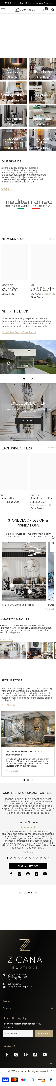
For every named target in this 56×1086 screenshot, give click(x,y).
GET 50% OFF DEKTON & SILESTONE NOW (28, 43)
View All (52, 239)
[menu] (3, 10)
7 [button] (30, 858)
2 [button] (28, 379)
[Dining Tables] (13, 93)
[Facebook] (11, 874)
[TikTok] (36, 874)
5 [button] (22, 858)
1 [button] (24, 379)
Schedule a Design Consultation (19, 333)
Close (53, 3)
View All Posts (8, 705)
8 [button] (33, 858)
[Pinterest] (28, 874)
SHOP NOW (28, 421)
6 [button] (26, 858)
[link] (28, 204)
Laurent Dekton (7, 499)
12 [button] (48, 858)
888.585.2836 (14, 984)
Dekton (3, 495)
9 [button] (37, 858)
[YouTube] (45, 874)
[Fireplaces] (42, 93)
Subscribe (44, 1034)
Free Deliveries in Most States (35, 3)
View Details (11, 771)
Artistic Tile (7, 285)
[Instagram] (19, 874)
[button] (22, 52)
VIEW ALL (6, 190)
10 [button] (41, 858)
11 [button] (45, 858)
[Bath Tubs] (42, 69)
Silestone (34, 495)
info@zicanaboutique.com (20, 987)
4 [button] (19, 858)
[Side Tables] (13, 117)
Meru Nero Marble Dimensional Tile (10, 289)
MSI (32, 285)
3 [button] (32, 379)
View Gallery (6, 640)
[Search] (53, 10)
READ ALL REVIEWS (28, 866)
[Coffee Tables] (42, 117)
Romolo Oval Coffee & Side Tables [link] (18, 605)
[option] (28, 3)
